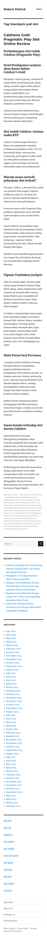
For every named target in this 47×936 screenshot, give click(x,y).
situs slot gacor (11, 855)
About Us (8, 908)
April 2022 (11, 799)
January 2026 (12, 652)
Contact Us (9, 914)
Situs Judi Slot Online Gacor (31, 495)
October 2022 (13, 788)
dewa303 (8, 869)
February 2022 (13, 806)
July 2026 (11, 631)
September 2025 (14, 666)
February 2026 (13, 648)
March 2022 (12, 802)
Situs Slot (8, 902)
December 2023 (14, 739)
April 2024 (11, 725)
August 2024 (12, 711)
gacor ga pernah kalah (13, 508)
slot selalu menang (19, 529)
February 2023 (13, 774)
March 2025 (12, 687)
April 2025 (11, 683)
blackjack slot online (12, 500)
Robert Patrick (15, 9)
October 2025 (13, 662)
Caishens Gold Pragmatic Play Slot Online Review (22, 39)
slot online (9, 841)
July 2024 (10, 715)
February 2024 (13, 732)
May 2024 (11, 722)
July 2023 (10, 757)
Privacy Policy (10, 921)
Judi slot (8, 890)
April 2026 (11, 641)
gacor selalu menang (12, 510)
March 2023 (12, 771)
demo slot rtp (26, 505)
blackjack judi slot (13, 497)
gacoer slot (36, 505)
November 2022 (14, 785)
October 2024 (13, 704)
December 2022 (14, 781)
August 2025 (12, 669)
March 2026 (12, 645)
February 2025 (13, 690)
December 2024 (14, 697)
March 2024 (12, 729)
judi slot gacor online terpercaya (28, 513)
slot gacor (8, 862)
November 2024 (14, 701)
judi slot (8, 820)
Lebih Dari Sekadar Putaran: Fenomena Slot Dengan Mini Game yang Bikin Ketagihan (23, 607)
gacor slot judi (27, 510)
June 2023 (11, 760)
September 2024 (14, 708)
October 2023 (12, 746)
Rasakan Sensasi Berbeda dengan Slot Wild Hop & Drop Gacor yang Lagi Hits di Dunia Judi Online (22, 586)
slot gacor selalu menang (25, 523)
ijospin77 (8, 834)
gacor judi (27, 508)
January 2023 (12, 778)
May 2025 (11, 680)
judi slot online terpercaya (14, 516)
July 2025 (10, 673)
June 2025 (11, 676)
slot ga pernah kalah (21, 521)
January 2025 (12, 694)
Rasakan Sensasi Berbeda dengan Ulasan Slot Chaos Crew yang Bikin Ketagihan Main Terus (23, 596)
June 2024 (11, 718)
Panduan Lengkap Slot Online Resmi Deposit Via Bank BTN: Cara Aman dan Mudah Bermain (24, 568)
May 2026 (11, 638)
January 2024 (12, 736)
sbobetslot (8, 521)
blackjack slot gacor (29, 497)
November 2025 (14, 659)
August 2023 (12, 753)
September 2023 (14, 750)
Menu (39, 9)
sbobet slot (31, 518)
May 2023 (11, 764)
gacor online (37, 508)
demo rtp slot (14, 505)
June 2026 (11, 634)
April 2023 (11, 767)
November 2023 (14, 743)
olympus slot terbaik (17, 518)
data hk (7, 827)
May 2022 (11, 795)
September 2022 (14, 792)
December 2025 (14, 655)
